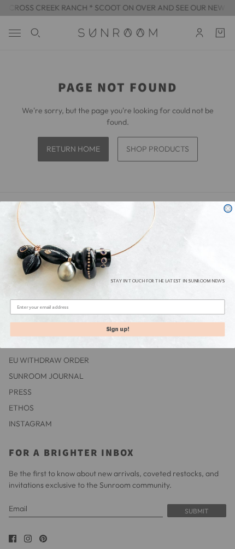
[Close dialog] (228, 208)
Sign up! (118, 329)
